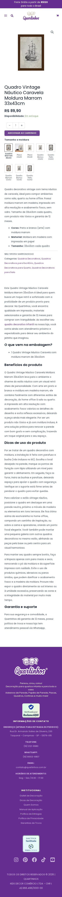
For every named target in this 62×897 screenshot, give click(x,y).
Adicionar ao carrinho (22, 133)
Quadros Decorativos (29, 258)
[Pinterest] (25, 859)
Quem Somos (31, 804)
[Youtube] (52, 859)
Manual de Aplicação (31, 809)
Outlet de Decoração (31, 795)
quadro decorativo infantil (19, 324)
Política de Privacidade (31, 818)
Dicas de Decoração (31, 800)
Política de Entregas (31, 813)
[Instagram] (16, 859)
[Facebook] (34, 859)
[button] (12, 16)
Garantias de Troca (31, 823)
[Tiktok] (43, 859)
